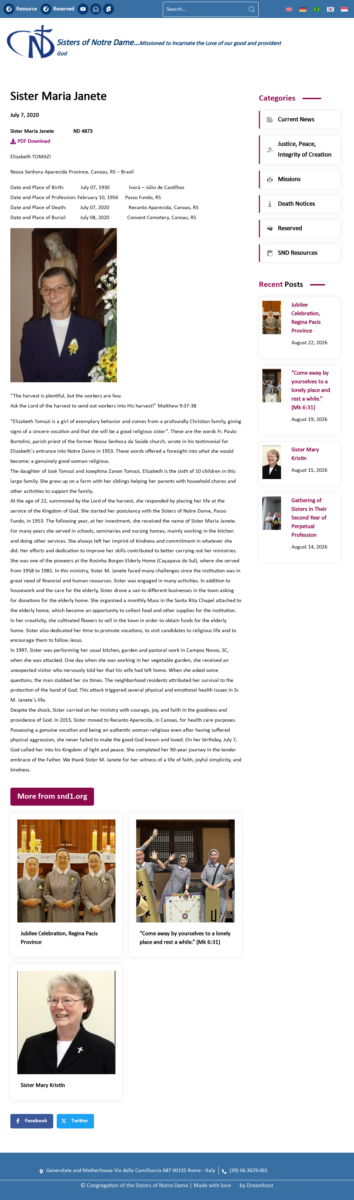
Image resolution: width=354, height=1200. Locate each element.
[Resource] (9, 9)
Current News (296, 119)
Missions (289, 179)
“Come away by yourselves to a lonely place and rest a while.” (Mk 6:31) (310, 390)
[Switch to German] (303, 9)
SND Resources (297, 253)
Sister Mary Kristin (43, 1085)
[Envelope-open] (95, 9)
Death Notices (296, 204)
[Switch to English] (289, 9)
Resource (26, 9)
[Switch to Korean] (330, 9)
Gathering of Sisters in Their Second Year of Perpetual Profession (309, 518)
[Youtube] (82, 9)
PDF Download (34, 141)
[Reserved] (46, 9)
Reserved (63, 9)
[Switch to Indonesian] (344, 9)
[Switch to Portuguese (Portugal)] (317, 9)
